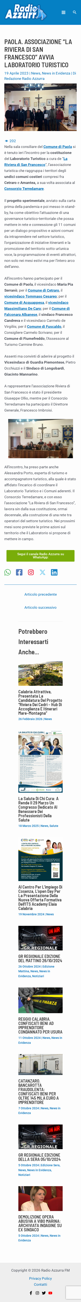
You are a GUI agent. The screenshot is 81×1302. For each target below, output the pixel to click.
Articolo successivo (40, 607)
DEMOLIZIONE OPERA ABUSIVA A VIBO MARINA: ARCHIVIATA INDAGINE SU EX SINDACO (40, 1223)
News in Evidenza (56, 73)
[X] (42, 572)
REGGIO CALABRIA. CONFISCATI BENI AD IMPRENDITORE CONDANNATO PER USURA (40, 1025)
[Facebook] (19, 572)
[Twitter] (44, 1293)
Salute (53, 826)
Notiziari (38, 976)
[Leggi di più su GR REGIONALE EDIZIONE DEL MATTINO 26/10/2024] (40, 938)
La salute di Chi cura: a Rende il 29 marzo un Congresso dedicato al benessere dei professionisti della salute (38, 809)
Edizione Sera (50, 1165)
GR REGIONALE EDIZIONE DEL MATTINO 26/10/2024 (40, 958)
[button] (75, 12)
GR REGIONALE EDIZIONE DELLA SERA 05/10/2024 (39, 1157)
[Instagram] (31, 572)
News (35, 73)
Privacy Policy (40, 1278)
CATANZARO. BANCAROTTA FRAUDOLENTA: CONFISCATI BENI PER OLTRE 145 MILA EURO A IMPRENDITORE (38, 1091)
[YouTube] (50, 1293)
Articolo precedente (40, 594)
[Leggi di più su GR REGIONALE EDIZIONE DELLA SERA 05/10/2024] (40, 1136)
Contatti (40, 1284)
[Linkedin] (54, 572)
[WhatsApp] (7, 572)
